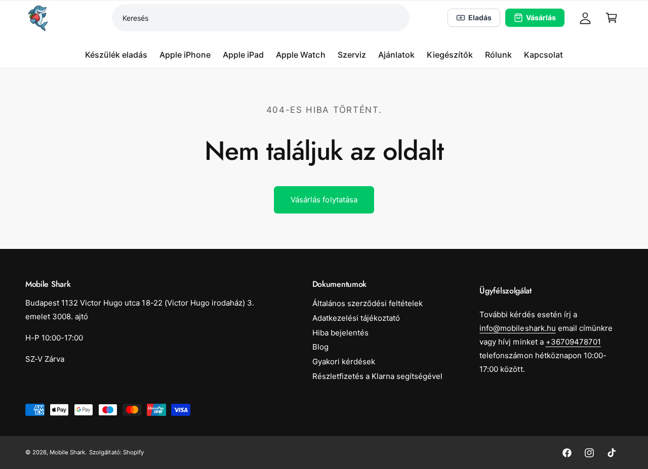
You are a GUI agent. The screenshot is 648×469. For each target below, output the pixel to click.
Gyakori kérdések (343, 361)
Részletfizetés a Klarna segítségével (377, 376)
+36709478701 (573, 342)
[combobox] (260, 18)
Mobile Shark (67, 452)
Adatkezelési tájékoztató (356, 318)
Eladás (480, 17)
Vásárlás (541, 17)
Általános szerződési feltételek (367, 303)
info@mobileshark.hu (517, 328)
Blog (320, 347)
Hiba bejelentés (340, 332)
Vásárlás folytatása (324, 199)
